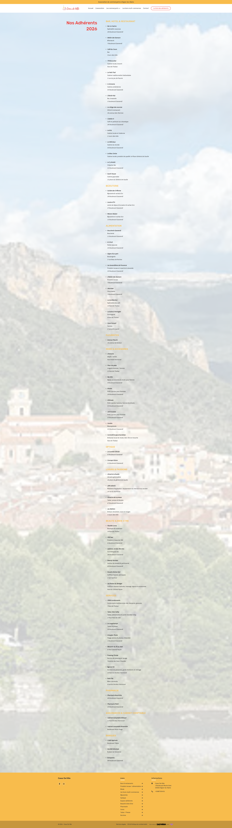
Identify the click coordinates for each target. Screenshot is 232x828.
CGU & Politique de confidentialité (137, 824)
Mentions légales (121, 824)
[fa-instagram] (63, 783)
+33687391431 (160, 791)
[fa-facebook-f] (59, 783)
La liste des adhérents (160, 8)
